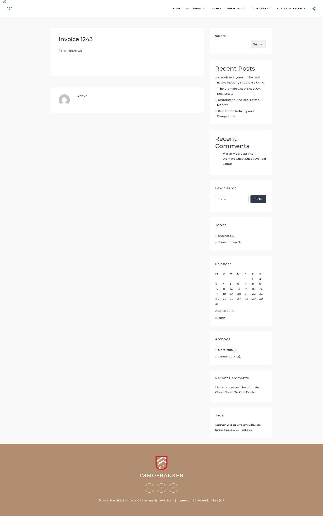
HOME (176, 8)
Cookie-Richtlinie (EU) (209, 500)
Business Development (238, 425)
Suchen (220, 36)
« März (220, 318)
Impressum (184, 500)
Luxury (236, 430)
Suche (258, 199)
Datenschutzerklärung (159, 500)
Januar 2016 (227, 356)
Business (224, 236)
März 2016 (225, 350)
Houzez (228, 430)
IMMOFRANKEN (259, 8)
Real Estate (246, 430)
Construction (227, 242)
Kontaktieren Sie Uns (291, 8)
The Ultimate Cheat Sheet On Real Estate (244, 158)
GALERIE (216, 8)
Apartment (220, 425)
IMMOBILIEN (234, 8)
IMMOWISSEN (194, 8)
